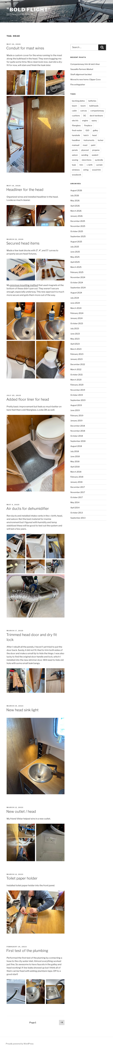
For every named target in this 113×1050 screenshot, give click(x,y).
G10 (87, 130)
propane (95, 150)
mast (85, 145)
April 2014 (75, 507)
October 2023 (76, 323)
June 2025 (75, 252)
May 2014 (74, 502)
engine (85, 120)
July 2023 (74, 328)
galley (95, 130)
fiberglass (76, 125)
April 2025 (75, 262)
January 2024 (76, 318)
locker (100, 140)
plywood (85, 150)
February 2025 (76, 272)
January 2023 (76, 359)
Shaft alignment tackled (81, 74)
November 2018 (77, 431)
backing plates (78, 101)
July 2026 (74, 195)
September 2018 (77, 441)
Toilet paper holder (21, 878)
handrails (76, 135)
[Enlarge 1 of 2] (31, 208)
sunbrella (99, 160)
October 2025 (76, 231)
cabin (74, 110)
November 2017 (77, 492)
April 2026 (75, 206)
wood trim (96, 170)
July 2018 (74, 451)
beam (74, 106)
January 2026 (76, 216)
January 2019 (76, 420)
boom (83, 106)
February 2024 (76, 313)
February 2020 (77, 385)
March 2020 (76, 379)
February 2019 (76, 415)
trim (81, 165)
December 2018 (77, 426)
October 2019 (76, 395)
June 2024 (75, 303)
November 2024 (77, 277)
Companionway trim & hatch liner (85, 64)
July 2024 (74, 298)
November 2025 (77, 226)
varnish (99, 165)
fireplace (88, 125)
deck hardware (96, 115)
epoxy (94, 120)
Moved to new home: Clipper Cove (85, 79)
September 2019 (77, 400)
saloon (75, 155)
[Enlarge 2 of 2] (61, 208)
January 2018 (76, 482)
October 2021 (76, 374)
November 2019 (77, 390)
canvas (83, 110)
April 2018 (75, 466)
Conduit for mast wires (25, 48)
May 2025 (75, 257)
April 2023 (75, 344)
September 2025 (78, 236)
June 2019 (75, 410)
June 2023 (75, 333)
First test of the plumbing (27, 950)
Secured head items (22, 243)
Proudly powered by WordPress (19, 1043)
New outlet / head (21, 811)
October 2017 (76, 497)
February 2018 (76, 477)
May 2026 (75, 200)
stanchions (86, 160)
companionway (97, 110)
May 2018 (74, 461)
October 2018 (76, 436)
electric (75, 120)
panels (75, 150)
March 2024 (75, 308)
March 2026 (75, 211)
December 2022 (77, 364)
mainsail (75, 145)
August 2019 (76, 405)
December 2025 (77, 221)
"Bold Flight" (29, 10)
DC (84, 115)
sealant (95, 155)
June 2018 (75, 456)
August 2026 (76, 190)
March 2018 (75, 472)
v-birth (89, 165)
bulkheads (93, 106)
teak (74, 165)
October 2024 (76, 282)
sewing (75, 160)
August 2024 (76, 292)
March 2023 (75, 349)
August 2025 (76, 241)
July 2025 (74, 246)
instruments (89, 140)
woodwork (76, 174)
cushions (76, 115)
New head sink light (22, 710)
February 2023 (76, 354)
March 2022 (75, 369)
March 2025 (75, 267)
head (94, 135)
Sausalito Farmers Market (81, 69)
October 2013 (76, 512)
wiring (85, 170)
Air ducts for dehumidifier (27, 508)
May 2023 (75, 339)
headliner (76, 140)
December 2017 (77, 487)
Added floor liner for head (27, 399)
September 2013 (77, 518)
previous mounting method (24, 285)
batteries (92, 101)
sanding (84, 155)
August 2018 (76, 446)
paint (93, 145)
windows (76, 170)
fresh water (77, 130)
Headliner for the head (24, 189)
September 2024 (78, 287)
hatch (86, 135)
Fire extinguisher (77, 84)
